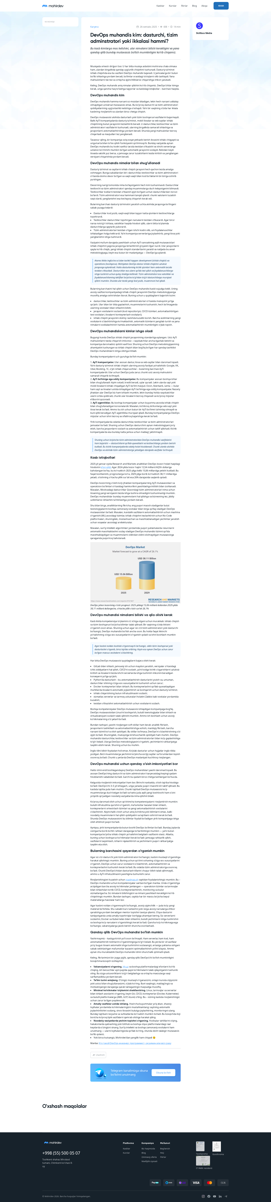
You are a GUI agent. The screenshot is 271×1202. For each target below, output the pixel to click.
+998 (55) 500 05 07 (61, 1153)
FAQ (162, 1152)
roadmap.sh (132, 879)
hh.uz (126, 966)
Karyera (94, 26)
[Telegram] (226, 1196)
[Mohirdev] (53, 6)
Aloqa (204, 5)
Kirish (221, 5)
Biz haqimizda (148, 1148)
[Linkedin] (220, 1196)
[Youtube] (214, 1196)
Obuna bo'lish (163, 1072)
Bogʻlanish (165, 1148)
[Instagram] (203, 1196)
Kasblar (160, 5)
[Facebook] (209, 1196)
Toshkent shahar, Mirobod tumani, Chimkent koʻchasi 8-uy (57, 1163)
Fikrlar (184, 5)
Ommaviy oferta (149, 1157)
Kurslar (173, 5)
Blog (194, 5)
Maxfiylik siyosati (149, 1161)
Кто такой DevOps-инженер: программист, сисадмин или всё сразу (135, 1043)
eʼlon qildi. (106, 467)
